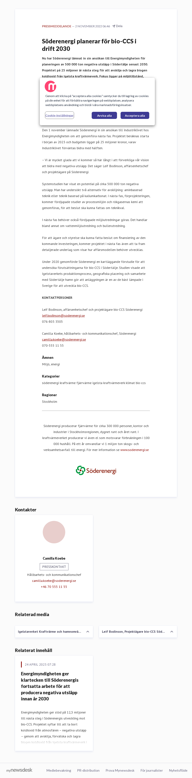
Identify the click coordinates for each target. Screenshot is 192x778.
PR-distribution (88, 770)
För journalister (151, 770)
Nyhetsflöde (178, 770)
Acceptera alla (135, 115)
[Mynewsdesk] (19, 771)
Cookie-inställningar (59, 115)
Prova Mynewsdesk (120, 770)
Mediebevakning (58, 770)
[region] (97, 101)
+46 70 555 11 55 (54, 586)
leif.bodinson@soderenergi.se (63, 315)
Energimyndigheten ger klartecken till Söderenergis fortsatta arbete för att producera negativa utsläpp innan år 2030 (49, 686)
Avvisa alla (104, 115)
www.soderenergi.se (134, 450)
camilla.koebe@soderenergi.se (64, 339)
